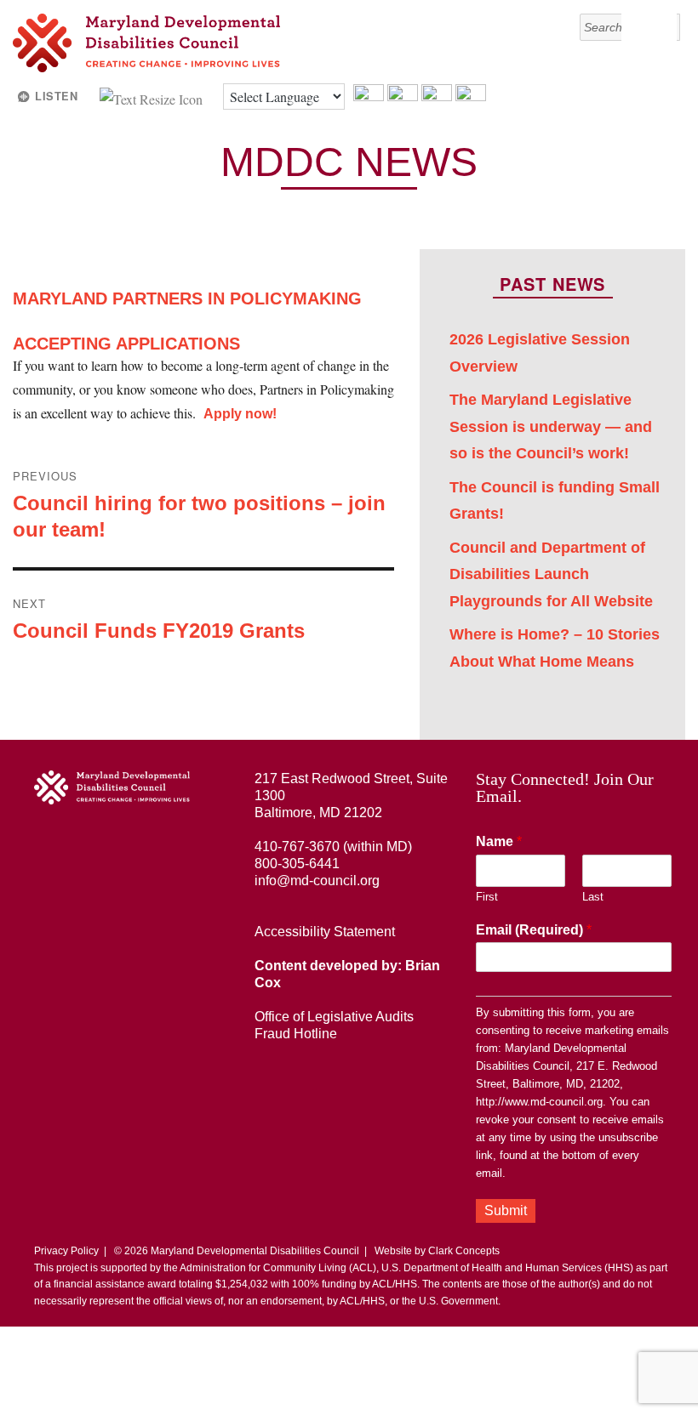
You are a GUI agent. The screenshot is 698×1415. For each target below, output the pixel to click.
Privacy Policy (66, 1251)
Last (593, 896)
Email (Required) (534, 930)
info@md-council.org (317, 880)
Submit (505, 1210)
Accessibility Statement (325, 931)
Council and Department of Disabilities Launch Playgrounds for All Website (551, 574)
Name (499, 841)
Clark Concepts (464, 1251)
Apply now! (240, 413)
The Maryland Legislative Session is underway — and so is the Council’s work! (550, 426)
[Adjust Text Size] (153, 96)
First (487, 896)
